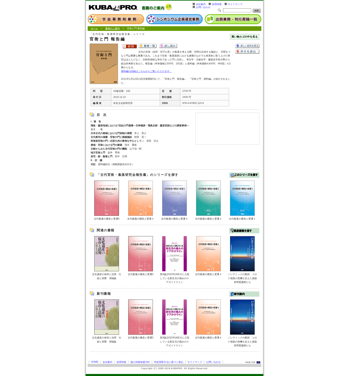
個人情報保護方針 (140, 362)
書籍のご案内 (112, 28)
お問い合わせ (203, 7)
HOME (94, 361)
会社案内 (201, 4)
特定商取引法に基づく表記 (168, 362)
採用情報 (217, 4)
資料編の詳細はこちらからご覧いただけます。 (146, 71)
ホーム (94, 28)
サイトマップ (235, 4)
